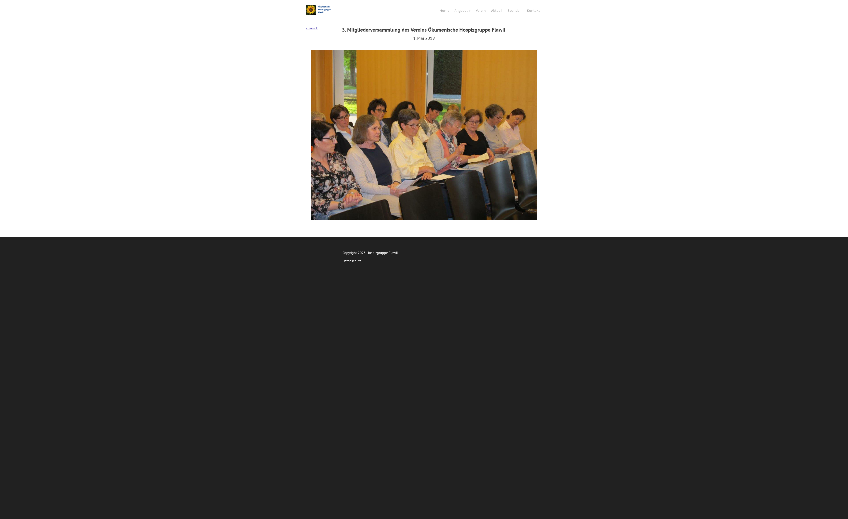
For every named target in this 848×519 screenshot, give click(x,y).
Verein (481, 10)
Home (444, 10)
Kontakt (533, 10)
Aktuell (496, 10)
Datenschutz (352, 261)
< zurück (312, 28)
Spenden (514, 10)
